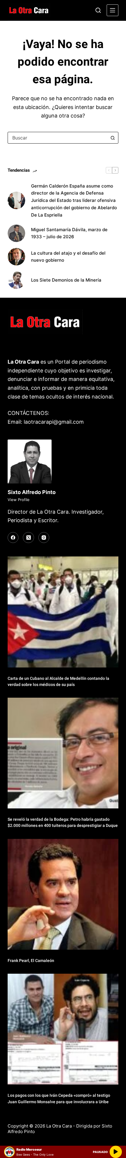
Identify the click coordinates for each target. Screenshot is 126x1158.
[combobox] (57, 138)
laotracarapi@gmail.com (54, 422)
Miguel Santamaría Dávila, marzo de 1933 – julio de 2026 (69, 233)
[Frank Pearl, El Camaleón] (63, 894)
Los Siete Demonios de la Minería (67, 280)
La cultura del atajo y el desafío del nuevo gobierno (68, 256)
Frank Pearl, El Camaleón (31, 960)
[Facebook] (13, 537)
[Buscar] (98, 10)
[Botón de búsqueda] (112, 137)
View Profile (19, 499)
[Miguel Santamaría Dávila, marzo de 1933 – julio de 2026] (16, 233)
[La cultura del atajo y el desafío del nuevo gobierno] (16, 256)
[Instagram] (44, 537)
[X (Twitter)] (28, 537)
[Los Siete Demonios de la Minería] (16, 280)
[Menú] (112, 10)
